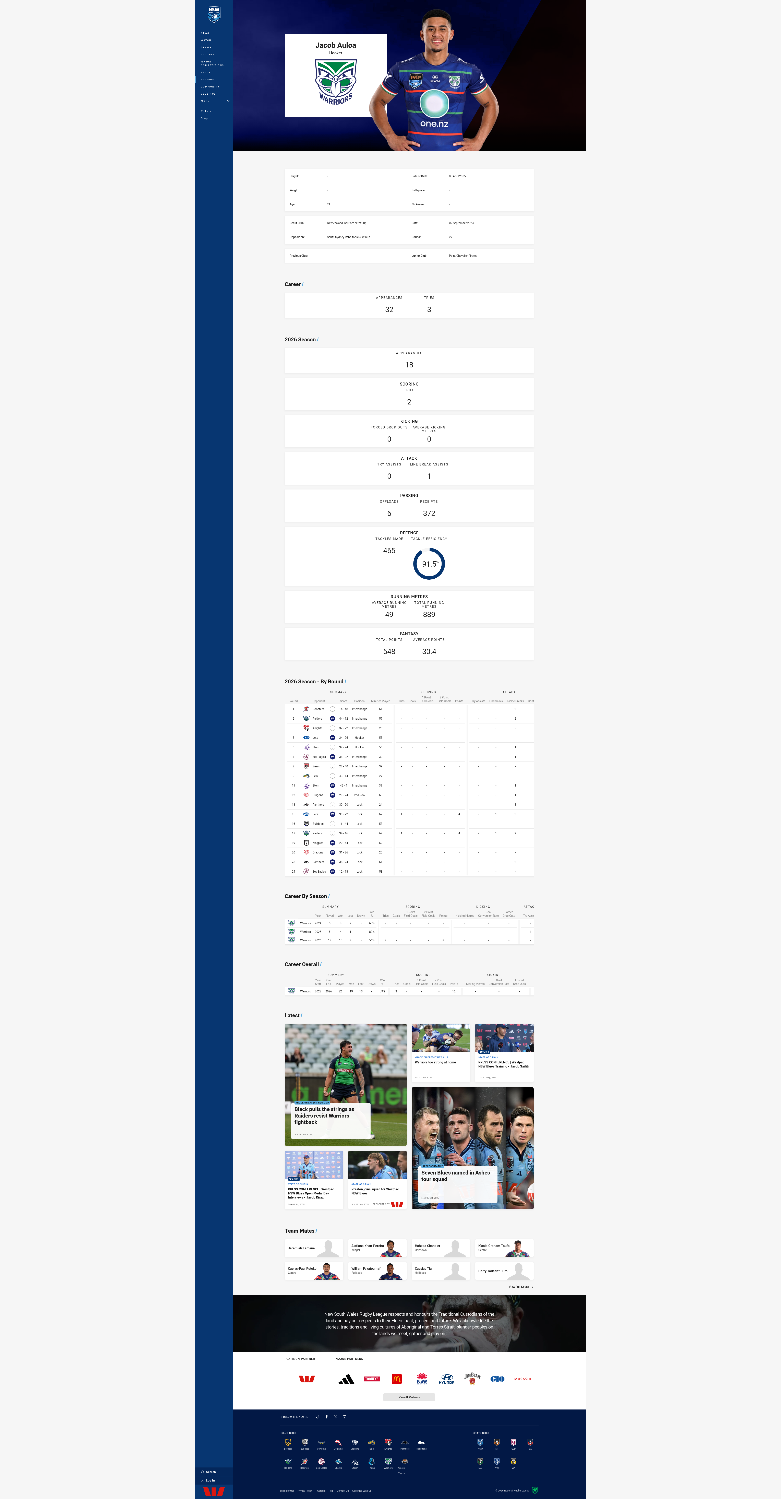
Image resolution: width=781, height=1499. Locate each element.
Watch (206, 40)
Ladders (207, 54)
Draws (206, 47)
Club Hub (208, 93)
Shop (204, 118)
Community (210, 86)
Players (207, 79)
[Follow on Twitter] (335, 1416)
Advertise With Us (361, 1490)
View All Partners (409, 1397)
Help (331, 1490)
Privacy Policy (305, 1490)
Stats (206, 72)
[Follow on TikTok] (317, 1416)
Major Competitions (212, 63)
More (205, 100)
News (205, 33)
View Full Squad (519, 1287)
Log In (210, 1480)
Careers (321, 1490)
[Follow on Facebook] (326, 1416)
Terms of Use (287, 1490)
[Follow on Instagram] (344, 1416)
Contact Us (343, 1490)
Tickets (206, 111)
